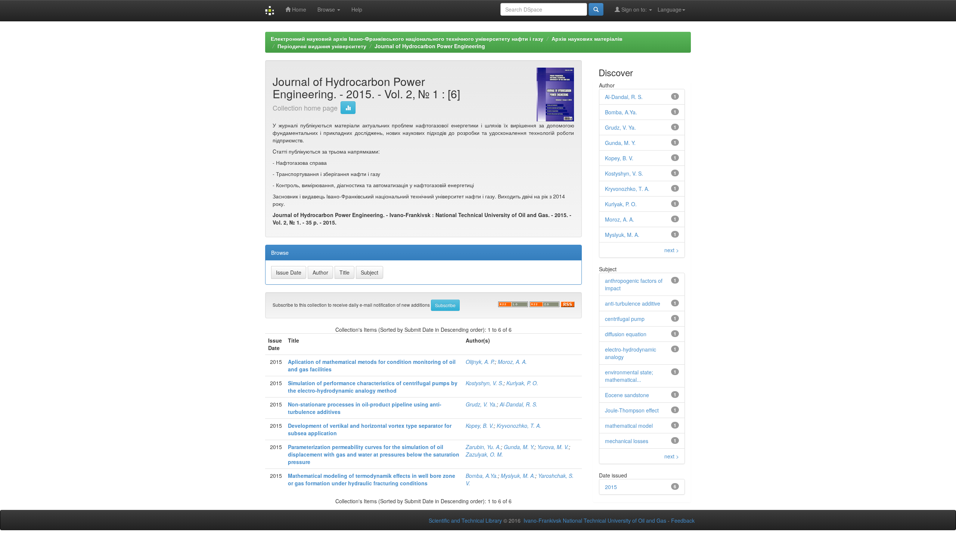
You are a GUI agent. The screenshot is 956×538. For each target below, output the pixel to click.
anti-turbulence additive (632, 303)
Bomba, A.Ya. (482, 475)
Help (356, 9)
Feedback (683, 520)
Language (670, 9)
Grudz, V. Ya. (481, 404)
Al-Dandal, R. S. (518, 404)
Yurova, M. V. (553, 447)
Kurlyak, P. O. (522, 383)
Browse (326, 9)
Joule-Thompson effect (632, 410)
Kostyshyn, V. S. (484, 383)
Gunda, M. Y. (519, 447)
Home (298, 9)
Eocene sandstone (627, 395)
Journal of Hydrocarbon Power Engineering (430, 46)
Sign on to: (634, 9)
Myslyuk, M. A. (518, 475)
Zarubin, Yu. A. (483, 447)
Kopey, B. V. (480, 425)
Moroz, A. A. (512, 361)
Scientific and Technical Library (465, 520)
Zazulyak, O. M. (484, 454)
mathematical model (629, 425)
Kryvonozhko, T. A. (519, 425)
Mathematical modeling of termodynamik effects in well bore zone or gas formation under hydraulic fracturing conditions (371, 479)
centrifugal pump (625, 318)
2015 (611, 487)
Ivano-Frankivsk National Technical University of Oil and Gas (595, 520)
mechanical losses (626, 441)
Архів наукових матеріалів (587, 38)
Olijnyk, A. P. (480, 361)
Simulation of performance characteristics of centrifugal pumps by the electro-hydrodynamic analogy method (372, 386)
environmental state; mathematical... (629, 375)
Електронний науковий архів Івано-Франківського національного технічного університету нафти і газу (407, 38)
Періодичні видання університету (321, 46)
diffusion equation (625, 334)
